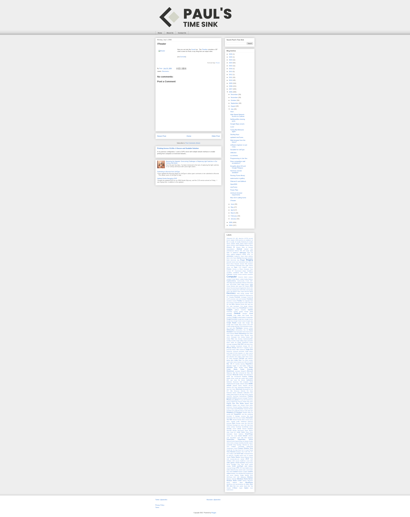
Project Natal (234, 408)
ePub (228, 295)
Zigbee (246, 488)
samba (228, 426)
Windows (250, 477)
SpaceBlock (233, 437)
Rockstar (229, 423)
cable (246, 265)
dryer (238, 289)
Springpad (250, 437)
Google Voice (230, 324)
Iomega (245, 346)
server (239, 428)
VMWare (250, 466)
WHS (251, 475)
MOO (247, 378)
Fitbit (249, 302)
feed (252, 300)
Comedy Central (237, 274)
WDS (231, 471)
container (229, 279)
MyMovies (229, 382)
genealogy (229, 313)
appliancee (235, 252)
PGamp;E (250, 398)
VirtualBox (233, 464)
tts (227, 455)
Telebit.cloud (249, 446)
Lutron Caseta (237, 362)
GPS (248, 324)
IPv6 (240, 347)
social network (242, 436)
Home (160, 33)
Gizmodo (183, 57)
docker (228, 288)
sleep (228, 432)
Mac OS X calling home (238, 197)
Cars (235, 267)
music (235, 380)
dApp (230, 282)
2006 (231, 92)
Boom (247, 262)
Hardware (239, 328)
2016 (231, 68)
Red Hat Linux (237, 418)
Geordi (193, 49)
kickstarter (241, 351)
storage (236, 443)
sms (232, 435)
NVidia (228, 394)
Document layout (235, 288)
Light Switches (249, 358)
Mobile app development (234, 376)
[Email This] (177, 68)
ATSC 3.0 (250, 254)
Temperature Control (232, 448)
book (237, 262)
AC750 (246, 238)
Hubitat (228, 339)
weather (235, 471)
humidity (229, 340)
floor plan (247, 304)
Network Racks (237, 385)
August (233, 106)
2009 (231, 83)
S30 (245, 425)
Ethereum (248, 295)
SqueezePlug (238, 441)
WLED (228, 482)
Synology (239, 444)
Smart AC (233, 432)
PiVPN (244, 401)
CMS (241, 272)
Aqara (248, 252)
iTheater (218, 62)
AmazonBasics (230, 249)
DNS (251, 286)
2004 (231, 225)
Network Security (248, 385)
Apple (251, 250)
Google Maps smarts (237, 124)
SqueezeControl (231, 441)
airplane (233, 243)
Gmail (251, 313)
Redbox (244, 418)
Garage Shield (248, 311)
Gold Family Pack (247, 315)
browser (242, 263)
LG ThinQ (229, 358)
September (235, 103)
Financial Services (239, 302)
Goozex (244, 324)
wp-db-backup (239, 484)
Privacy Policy (159, 505)
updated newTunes (236, 137)
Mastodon (230, 367)
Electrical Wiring (248, 291)
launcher (238, 355)
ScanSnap (238, 426)
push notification (236, 410)
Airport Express (248, 243)
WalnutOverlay (234, 469)
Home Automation (237, 331)
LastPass (229, 355)
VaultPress (243, 461)
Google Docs (230, 321)
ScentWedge (245, 426)
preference (229, 407)
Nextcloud (239, 389)
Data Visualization (237, 282)
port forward (241, 405)
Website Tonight (239, 475)
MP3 (228, 380)
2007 (231, 89)
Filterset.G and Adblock (238, 181)
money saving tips (236, 378)
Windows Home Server (245, 479)
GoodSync (229, 317)
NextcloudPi (246, 389)
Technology (241, 446)
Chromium (246, 269)
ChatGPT (244, 267)
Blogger (242, 260)
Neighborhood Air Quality (233, 383)
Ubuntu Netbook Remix (247, 457)
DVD (241, 289)
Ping (236, 401)
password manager (242, 398)
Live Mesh (245, 360)
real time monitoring (247, 414)
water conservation (248, 469)
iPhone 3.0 (235, 348)
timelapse (238, 451)
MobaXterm (250, 374)
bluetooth (229, 262)
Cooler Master (235, 279)
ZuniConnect (230, 489)
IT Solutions (245, 347)
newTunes (233, 187)
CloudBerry (250, 271)
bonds (233, 262)
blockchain (233, 260)
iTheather (205, 49)
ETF (244, 295)
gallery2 (237, 309)
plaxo (251, 401)
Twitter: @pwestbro (161, 499)
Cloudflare (229, 272)
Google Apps (249, 317)
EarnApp (250, 289)
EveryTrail (250, 297)
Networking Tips (248, 387)
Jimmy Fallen (235, 349)
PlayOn (229, 403)
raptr (251, 410)
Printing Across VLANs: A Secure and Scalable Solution (178, 148)
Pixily (248, 401)
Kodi (228, 353)
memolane (237, 371)
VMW (245, 466)
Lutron (231, 362)
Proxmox (240, 409)
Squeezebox (230, 439)
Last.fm (251, 353)
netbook (242, 383)
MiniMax (241, 374)
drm (252, 288)
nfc (250, 389)
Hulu (232, 339)
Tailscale (244, 444)
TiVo (243, 451)
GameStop (229, 311)
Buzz (243, 265)
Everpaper (244, 297)
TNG (249, 451)
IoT (252, 346)
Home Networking (240, 333)
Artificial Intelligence (236, 254)
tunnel (241, 455)
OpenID (251, 394)
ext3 (237, 299)
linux (240, 360)
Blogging (249, 260)
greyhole (237, 326)
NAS (241, 382)
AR (252, 252)
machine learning (240, 364)
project (228, 408)
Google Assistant (232, 319)
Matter (235, 367)
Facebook (250, 299)
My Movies (241, 380)
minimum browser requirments (236, 194)
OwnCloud (235, 396)
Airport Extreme (231, 245)
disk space (239, 286)
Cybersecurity (241, 280)
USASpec (229, 461)
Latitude (234, 355)
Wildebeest (243, 477)
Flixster (243, 304)
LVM (245, 362)
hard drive (232, 328)
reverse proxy (249, 419)
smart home (241, 432)
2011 (231, 77)
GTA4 (241, 326)
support (251, 443)
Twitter (233, 457)
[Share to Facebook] (183, 68)
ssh (243, 441)
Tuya (244, 455)
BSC (246, 263)
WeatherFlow (242, 473)
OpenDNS (233, 184)
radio (248, 410)
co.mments (234, 155)
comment (244, 274)
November (234, 97)
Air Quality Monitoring (241, 242)
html (252, 337)
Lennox (251, 356)
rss (246, 423)
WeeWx (247, 475)
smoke (228, 435)
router (242, 423)
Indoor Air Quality (236, 342)
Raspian (245, 412)
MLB (245, 374)
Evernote (237, 297)
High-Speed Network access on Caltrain (237, 115)
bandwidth (250, 258)
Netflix (251, 383)
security (229, 428)
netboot (246, 383)
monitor (243, 378)
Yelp (252, 486)
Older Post (216, 136)
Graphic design (230, 326)
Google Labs (249, 321)
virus (238, 464)
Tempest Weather (243, 448)
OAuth (232, 394)
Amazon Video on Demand (244, 247)
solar (228, 437)
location (251, 360)
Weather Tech (234, 473)
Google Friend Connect (240, 321)
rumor (242, 425)
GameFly (243, 309)
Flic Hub (229, 304)
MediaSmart (230, 371)
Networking (241, 387)
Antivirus (237, 250)
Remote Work (241, 419)
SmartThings (249, 434)
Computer (232, 276)
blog (238, 260)
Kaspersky (229, 351)
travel (238, 453)
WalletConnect (249, 468)
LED (236, 356)
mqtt (231, 380)
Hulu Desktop (238, 339)
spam (238, 437)
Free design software (246, 306)
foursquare (236, 306)
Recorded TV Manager (233, 416)
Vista (242, 464)
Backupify (244, 258)
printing (240, 407)
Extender (244, 299)
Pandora (250, 396)
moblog (250, 376)
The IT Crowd (245, 450)
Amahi (237, 245)
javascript (229, 349)
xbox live (233, 486)
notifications (246, 392)
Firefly (246, 302)
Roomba (238, 423)
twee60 (251, 455)
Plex (233, 403)
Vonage (234, 468)
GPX (251, 324)
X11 (244, 484)
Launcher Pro (245, 355)
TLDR (245, 451)
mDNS (246, 367)
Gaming (236, 311)
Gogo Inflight (237, 315)
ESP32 (231, 295)
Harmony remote (248, 328)
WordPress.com (231, 484)
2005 (231, 222)
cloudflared (236, 272)
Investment (239, 346)
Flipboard (237, 304)
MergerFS (243, 371)
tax (248, 444)
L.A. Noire (245, 353)
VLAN (234, 466)
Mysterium (236, 382)
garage (241, 311)
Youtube (229, 488)
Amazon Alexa (249, 245)
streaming (241, 443)
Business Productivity (236, 265)
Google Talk (249, 322)
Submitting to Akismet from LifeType (168, 171)
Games (250, 310)
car (232, 267)
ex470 (228, 299)
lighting (228, 360)
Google (234, 317)
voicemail (229, 468)
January (234, 219)
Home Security (245, 335)
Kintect (251, 351)
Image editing (239, 340)
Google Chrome (249, 319)
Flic (252, 302)
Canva (228, 267)
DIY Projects (246, 286)
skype (246, 430)
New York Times (231, 389)
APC (241, 250)
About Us (170, 33)
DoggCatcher (243, 288)
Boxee (228, 263)
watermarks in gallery (237, 178)
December (234, 94)
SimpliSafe (250, 428)
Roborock (250, 421)
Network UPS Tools (232, 387)
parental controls (232, 398)
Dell (248, 282)
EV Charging (230, 297)
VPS (241, 468)
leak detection (230, 356)
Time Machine (231, 452)
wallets (228, 469)
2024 (231, 60)
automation (230, 256)
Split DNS (244, 437)
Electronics (165, 71)
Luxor (232, 127)
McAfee (241, 367)
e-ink (246, 289)
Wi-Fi (234, 477)
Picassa (229, 401)
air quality (232, 242)
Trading (231, 453)
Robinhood (243, 421)
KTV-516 (235, 353)
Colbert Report (248, 272)
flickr (233, 304)
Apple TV (229, 252)
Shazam (244, 428)
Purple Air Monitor (248, 408)
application (242, 252)
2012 (231, 74)
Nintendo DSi (245, 391)
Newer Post (161, 136)
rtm (239, 425)
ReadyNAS (237, 414)
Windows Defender (232, 479)
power (251, 405)
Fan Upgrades (246, 300)
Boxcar (251, 262)
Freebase (229, 308)
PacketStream (243, 396)
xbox (247, 484)
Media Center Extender (243, 369)
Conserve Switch (242, 277)
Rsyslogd (235, 425)
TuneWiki (236, 455)
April (232, 210)
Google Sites (241, 322)
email (238, 293)
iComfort (233, 340)
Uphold (242, 459)
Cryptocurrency (231, 281)
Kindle (246, 351)
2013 (231, 71)
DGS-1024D (233, 284)
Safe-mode (250, 425)
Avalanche (237, 256)
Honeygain (234, 337)
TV (247, 455)
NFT (228, 391)
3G (234, 238)
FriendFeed (242, 308)
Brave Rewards (235, 263)
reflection (233, 152)
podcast (229, 405)
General (237, 313)
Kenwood (235, 351)
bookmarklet (242, 262)
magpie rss (236, 365)
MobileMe (244, 376)
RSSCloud (229, 425)
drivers (248, 288)
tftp (231, 450)
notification (240, 392)
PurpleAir (229, 410)
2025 (231, 57)
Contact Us (182, 33)
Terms (157, 507)
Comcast (229, 274)
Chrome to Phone (237, 269)
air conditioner (247, 240)
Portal (247, 405)
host (239, 337)
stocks (232, 443)
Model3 (228, 378)
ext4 (240, 299)
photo (232, 399)
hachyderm (246, 326)
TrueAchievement (248, 453)
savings (233, 426)
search (251, 426)
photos (237, 400)
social (235, 435)
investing (233, 346)
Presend (235, 407)
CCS (240, 267)
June (232, 204)
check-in (250, 267)
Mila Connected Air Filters (243, 373)
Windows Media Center (234, 480)
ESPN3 (241, 295)
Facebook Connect (232, 300)
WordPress (249, 482)
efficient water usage (238, 291)
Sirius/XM (229, 430)
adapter (233, 240)
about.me (241, 238)
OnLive (246, 394)
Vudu (243, 468)
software (250, 435)
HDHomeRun (231, 330)
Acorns (228, 240)
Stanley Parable (249, 441)
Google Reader (231, 323)
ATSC (244, 254)
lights (232, 360)
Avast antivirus (249, 256)
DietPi (238, 284)
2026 (231, 54)
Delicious (244, 282)
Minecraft (235, 375)
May (232, 207)
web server (230, 475)
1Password (229, 238)
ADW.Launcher (239, 240)
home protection (235, 335)
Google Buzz (241, 319)
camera (251, 265)
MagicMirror (249, 364)
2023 (231, 63)
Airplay (237, 243)
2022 (231, 66)
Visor (232, 111)
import (228, 342)
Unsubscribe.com (234, 459)
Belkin (228, 260)
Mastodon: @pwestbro (213, 499)
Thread (251, 450)
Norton (234, 392)
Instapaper (234, 344)
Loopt (228, 362)
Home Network (230, 333)
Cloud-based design (240, 271)
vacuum (237, 461)
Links (236, 360)
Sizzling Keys (234, 134)
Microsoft (250, 371)
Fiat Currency (230, 302)
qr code (245, 410)
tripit (242, 453)
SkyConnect (240, 430)
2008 (231, 86)
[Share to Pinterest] (185, 68)
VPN (237, 468)
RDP (232, 414)
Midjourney (229, 373)
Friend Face (235, 308)
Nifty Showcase (234, 391)
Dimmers (233, 286)
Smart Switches (238, 434)
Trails (234, 453)
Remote (235, 419)
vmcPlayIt (240, 466)
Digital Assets (245, 284)
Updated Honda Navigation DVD (167, 178)
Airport (242, 243)
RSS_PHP (250, 423)
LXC (248, 362)
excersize (232, 299)
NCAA (251, 382)
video (251, 461)
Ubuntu (238, 457)
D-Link (247, 280)
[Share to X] (181, 68)
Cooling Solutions (248, 279)
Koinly (231, 353)
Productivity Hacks (248, 407)
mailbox (244, 365)
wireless (244, 480)
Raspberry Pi (231, 412)
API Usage (246, 250)
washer (240, 469)
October (234, 100)
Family (239, 301)
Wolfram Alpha (237, 482)
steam (228, 443)
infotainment (245, 342)
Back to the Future (232, 258)
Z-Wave (234, 488)
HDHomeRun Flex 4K (242, 330)
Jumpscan (242, 349)
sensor (234, 428)
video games (231, 462)
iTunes (251, 347)
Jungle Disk (249, 349)
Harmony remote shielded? (236, 171)
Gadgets (229, 310)
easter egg (229, 291)
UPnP (247, 459)
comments (250, 274)
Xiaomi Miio (247, 486)
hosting (243, 337)
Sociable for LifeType (237, 149)
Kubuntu (240, 353)
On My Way (241, 394)
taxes (251, 444)
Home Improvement (248, 331)
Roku (233, 423)
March (233, 213)
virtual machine (240, 462)
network (229, 385)
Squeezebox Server (245, 439)
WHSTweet (229, 477)
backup (239, 258)
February (234, 216)
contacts (250, 277)
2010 (231, 80)
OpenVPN (229, 396)
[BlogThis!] (179, 68)
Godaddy (229, 315)
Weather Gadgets (243, 471)
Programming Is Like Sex (238, 158)
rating (249, 412)
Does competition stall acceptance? (237, 162)
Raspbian (239, 412)
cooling (241, 279)
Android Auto (248, 249)
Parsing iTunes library (237, 175)
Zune (251, 488)
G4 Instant (250, 308)
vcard (247, 461)
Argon (228, 254)
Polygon (235, 405)
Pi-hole (247, 399)
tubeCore (231, 455)
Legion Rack (245, 356)
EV (252, 295)
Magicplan (229, 365)
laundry (251, 355)
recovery (243, 416)
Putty (241, 410)
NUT (251, 392)
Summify (246, 443)
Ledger (239, 356)
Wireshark (250, 480)
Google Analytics (241, 317)
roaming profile (235, 421)
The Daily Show (237, 450)
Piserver (240, 401)
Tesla (251, 448)
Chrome (229, 269)
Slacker (251, 430)
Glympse (244, 313)
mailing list (250, 365)
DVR (244, 289)
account (251, 238)
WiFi (238, 477)
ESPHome (236, 295)
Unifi (228, 459)
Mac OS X (230, 364)
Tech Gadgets (231, 446)
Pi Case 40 (242, 399)
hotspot (248, 337)
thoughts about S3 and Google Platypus (238, 167)
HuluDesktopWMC (248, 339)
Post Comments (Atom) (192, 143)
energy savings (245, 293)
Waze (228, 471)
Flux (252, 304)
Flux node (229, 306)
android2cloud (230, 250)
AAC (237, 238)
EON (251, 293)
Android (239, 249)
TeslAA (228, 450)
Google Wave (238, 324)
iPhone (229, 348)
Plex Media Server (242, 403)
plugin (251, 403)
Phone (229, 400)
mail (241, 365)
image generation (248, 340)
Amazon (242, 245)
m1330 (251, 362)
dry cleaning (233, 289)
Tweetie (229, 457)
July (232, 109)
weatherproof (249, 473)
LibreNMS (235, 358)
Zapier (240, 488)
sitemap (234, 430)
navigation (245, 382)
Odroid (235, 394)
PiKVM (233, 401)
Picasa (251, 399)
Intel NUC (241, 344)
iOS (249, 346)
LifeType (241, 358)
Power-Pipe (234, 190)
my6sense (249, 380)
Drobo (228, 289)
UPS (251, 459)
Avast (242, 256)
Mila (234, 373)
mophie (251, 378)
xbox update (239, 486)
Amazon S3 (231, 247)
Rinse (228, 421)
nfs (252, 389)
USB (233, 461)
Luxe (242, 362)
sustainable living (231, 444)
